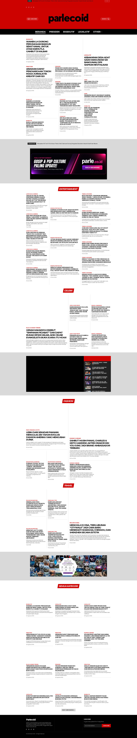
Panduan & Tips (52, 500)
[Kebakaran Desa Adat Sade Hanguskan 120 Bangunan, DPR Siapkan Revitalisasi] (97, 45)
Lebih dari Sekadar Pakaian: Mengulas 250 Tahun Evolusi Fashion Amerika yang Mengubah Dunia (45, 436)
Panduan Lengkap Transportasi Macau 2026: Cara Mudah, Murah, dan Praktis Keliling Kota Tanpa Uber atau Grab (57, 537)
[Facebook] (26, 7)
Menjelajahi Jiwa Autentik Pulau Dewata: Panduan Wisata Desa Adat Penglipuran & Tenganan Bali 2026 (35, 505)
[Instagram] (29, 7)
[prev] (106, 1)
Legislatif (87, 55)
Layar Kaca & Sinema (32, 194)
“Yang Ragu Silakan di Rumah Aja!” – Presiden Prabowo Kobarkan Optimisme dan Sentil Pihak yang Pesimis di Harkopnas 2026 (68, 86)
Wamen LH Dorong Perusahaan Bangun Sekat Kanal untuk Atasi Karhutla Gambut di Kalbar (38, 46)
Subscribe (106, 725)
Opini (85, 79)
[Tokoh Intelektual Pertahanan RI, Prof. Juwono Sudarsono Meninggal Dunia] (101, 327)
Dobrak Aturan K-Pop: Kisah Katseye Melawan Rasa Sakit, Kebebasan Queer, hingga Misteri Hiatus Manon (64, 211)
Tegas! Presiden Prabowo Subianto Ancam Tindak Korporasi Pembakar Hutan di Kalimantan (66, 668)
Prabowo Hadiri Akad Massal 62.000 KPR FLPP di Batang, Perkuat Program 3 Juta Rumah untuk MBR (68, 69)
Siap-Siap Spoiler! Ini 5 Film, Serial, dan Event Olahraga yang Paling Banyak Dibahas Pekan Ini (37, 218)
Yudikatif (62, 99)
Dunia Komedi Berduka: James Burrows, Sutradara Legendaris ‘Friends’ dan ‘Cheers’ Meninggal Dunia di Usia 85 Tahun (95, 215)
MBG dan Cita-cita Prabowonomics (91, 82)
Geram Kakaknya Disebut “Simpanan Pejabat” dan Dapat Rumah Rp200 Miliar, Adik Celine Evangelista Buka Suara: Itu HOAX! (46, 334)
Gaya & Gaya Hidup (75, 305)
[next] (108, 1)
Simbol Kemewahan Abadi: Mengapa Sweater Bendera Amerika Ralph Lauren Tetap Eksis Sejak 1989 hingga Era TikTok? (80, 468)
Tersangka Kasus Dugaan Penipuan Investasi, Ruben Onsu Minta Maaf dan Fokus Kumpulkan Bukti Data (39, 668)
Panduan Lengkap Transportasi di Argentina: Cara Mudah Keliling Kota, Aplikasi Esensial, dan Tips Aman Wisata (57, 506)
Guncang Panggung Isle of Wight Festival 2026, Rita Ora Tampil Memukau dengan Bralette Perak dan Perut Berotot (95, 230)
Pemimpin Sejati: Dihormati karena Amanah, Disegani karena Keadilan (97, 96)
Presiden (57, 66)
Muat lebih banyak (68, 710)
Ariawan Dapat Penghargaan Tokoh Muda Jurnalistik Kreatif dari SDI (50, 1)
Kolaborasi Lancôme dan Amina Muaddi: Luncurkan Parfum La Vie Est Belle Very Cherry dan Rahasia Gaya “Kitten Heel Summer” (97, 637)
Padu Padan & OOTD (33, 430)
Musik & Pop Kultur (56, 208)
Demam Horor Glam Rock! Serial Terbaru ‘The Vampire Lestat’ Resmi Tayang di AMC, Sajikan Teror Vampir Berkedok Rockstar (96, 277)
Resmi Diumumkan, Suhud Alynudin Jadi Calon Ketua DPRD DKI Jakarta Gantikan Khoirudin (100, 309)
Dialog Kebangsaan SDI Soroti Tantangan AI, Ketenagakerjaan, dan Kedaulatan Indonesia (96, 667)
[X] (33, 7)
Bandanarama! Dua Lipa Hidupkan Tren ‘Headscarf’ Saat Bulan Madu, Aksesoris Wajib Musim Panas (79, 310)
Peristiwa (29, 66)
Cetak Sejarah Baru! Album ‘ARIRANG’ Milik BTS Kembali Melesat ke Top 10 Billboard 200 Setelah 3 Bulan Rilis (65, 240)
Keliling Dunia (74, 522)
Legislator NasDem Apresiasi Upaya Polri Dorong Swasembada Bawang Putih (68, 697)
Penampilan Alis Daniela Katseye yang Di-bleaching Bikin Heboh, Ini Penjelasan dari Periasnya (79, 338)
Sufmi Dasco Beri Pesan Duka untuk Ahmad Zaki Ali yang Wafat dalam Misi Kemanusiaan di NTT (97, 607)
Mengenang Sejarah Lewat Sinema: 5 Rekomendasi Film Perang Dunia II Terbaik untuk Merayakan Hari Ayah (36, 272)
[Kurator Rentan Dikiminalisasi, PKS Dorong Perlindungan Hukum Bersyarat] (39, 686)
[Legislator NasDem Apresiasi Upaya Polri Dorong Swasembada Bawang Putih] (68, 686)
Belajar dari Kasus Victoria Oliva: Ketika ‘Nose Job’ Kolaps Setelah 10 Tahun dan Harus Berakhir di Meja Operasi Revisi (57, 467)
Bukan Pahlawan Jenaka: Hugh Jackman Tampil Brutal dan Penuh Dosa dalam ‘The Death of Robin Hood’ (36, 254)
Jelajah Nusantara (32, 500)
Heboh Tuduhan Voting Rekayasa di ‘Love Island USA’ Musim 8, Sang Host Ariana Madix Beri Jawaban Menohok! (96, 260)
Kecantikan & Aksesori (32, 461)
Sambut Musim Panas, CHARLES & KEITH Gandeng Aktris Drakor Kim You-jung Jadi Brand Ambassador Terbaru (90, 444)
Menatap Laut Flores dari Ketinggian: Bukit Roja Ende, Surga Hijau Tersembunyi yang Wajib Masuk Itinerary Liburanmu (35, 534)
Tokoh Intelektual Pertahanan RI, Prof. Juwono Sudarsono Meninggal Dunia (99, 337)
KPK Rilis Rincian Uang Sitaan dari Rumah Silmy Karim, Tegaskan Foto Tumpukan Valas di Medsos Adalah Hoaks (70, 121)
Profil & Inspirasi (96, 305)
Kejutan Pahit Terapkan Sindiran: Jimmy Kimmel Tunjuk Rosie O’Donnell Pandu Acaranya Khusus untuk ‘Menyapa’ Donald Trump (96, 198)
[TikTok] (31, 7)
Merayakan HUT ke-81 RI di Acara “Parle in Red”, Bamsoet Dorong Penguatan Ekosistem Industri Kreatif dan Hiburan (38, 637)
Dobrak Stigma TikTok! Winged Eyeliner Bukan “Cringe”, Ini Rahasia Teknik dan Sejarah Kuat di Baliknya (35, 466)
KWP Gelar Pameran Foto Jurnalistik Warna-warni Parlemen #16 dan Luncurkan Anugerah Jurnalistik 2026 (92, 112)
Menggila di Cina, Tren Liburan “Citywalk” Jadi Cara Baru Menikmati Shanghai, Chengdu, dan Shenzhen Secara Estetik (90, 529)
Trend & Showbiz (87, 194)
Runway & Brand (75, 438)
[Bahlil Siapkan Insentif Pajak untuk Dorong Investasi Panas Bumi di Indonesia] (51, 124)
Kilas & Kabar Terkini (33, 327)
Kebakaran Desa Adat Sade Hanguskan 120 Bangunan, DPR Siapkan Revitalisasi (97, 61)
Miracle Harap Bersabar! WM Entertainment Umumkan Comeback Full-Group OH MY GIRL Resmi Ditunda (65, 269)
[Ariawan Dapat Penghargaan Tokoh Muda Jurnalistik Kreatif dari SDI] (68, 625)
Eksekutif (29, 39)
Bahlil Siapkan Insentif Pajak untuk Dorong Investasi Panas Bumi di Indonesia (35, 124)
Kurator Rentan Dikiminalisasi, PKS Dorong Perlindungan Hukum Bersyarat (39, 697)
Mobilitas (87, 106)
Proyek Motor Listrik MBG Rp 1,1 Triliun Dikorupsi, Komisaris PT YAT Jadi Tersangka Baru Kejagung (70, 103)
